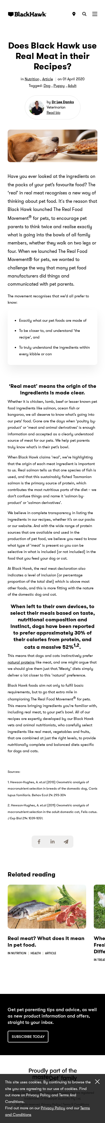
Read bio (53, 112)
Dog (47, 85)
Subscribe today (28, 1036)
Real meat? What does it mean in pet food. (46, 941)
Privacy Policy (53, 1108)
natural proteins (21, 662)
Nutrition (32, 79)
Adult (72, 85)
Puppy (59, 85)
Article (47, 79)
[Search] (84, 14)
